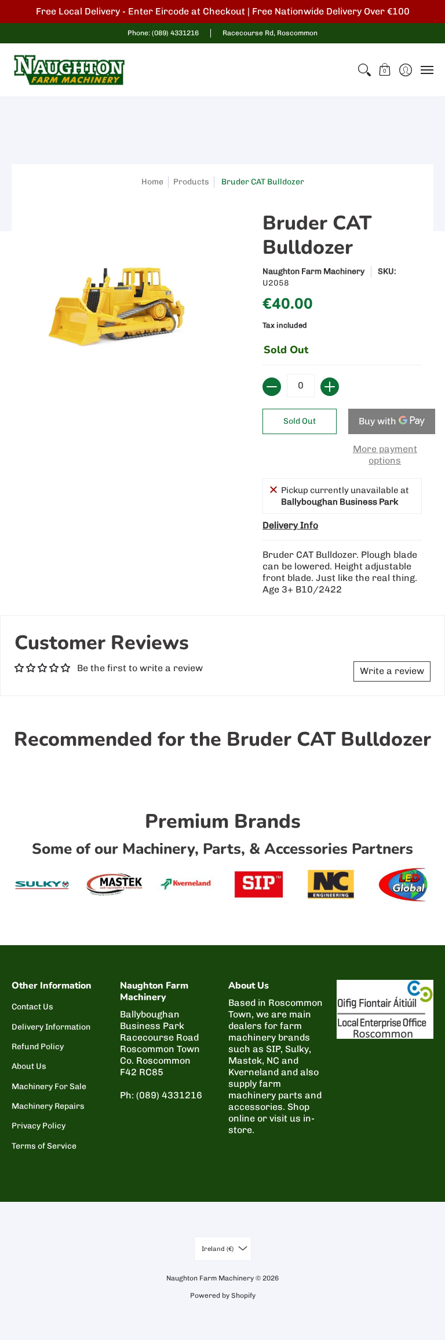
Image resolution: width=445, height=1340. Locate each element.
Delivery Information (51, 1027)
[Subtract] (271, 386)
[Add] (329, 386)
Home (152, 182)
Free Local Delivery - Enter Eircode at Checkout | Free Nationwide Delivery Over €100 (223, 11)
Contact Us (32, 1007)
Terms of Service (44, 1146)
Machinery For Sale (49, 1086)
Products (191, 182)
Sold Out (299, 421)
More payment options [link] (385, 454)
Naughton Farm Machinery (313, 271)
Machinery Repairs (48, 1106)
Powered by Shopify (223, 1295)
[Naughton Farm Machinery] (69, 70)
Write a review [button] (392, 670)
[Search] (364, 70)
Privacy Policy (38, 1126)
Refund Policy (38, 1047)
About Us (29, 1066)
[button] (385, 70)
